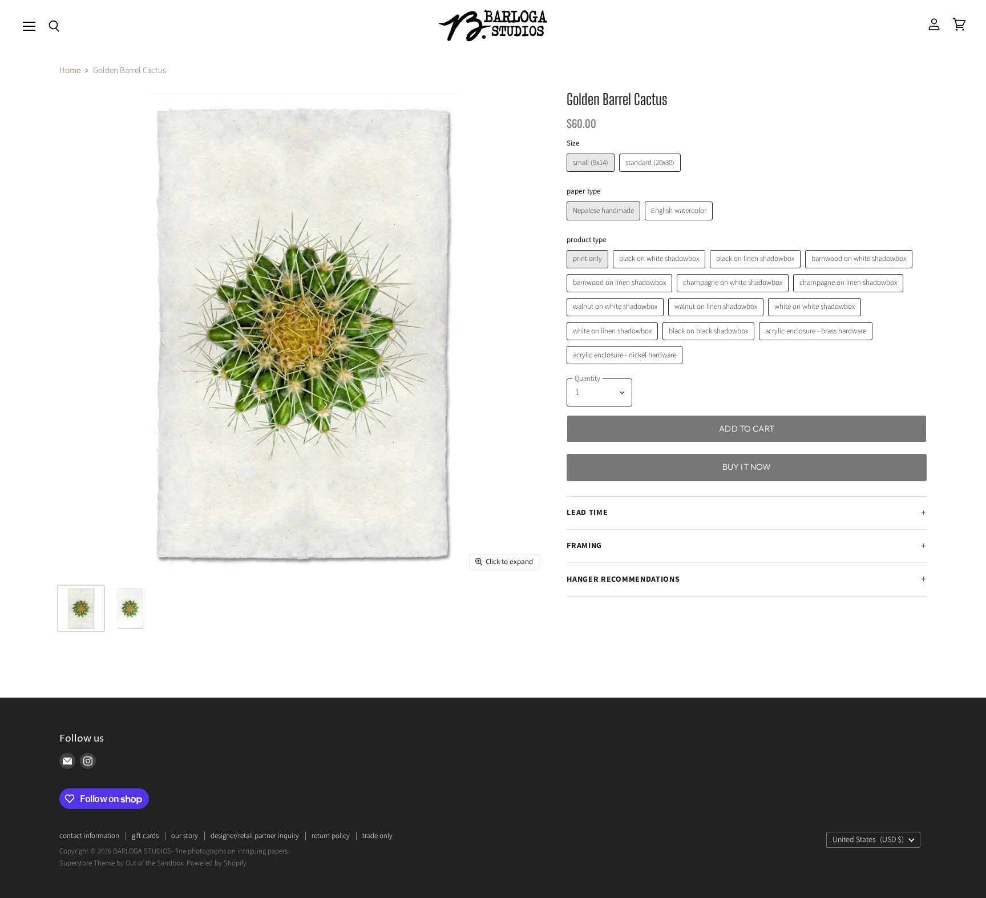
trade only (377, 836)
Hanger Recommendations (623, 579)
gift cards (145, 836)
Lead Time (587, 512)
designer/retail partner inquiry (255, 836)
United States (868, 839)
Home (69, 70)
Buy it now (746, 466)
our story (184, 836)
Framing (584, 545)
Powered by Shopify (216, 863)
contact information (89, 836)
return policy (331, 836)
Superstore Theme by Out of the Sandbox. (122, 863)
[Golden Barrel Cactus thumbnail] (81, 608)
